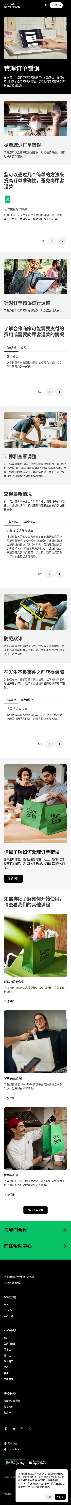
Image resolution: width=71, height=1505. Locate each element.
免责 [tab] (23, 347)
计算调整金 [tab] (12, 521)
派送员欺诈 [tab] (27, 699)
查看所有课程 (35, 1210)
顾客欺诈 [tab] (11, 699)
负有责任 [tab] (11, 347)
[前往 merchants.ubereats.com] (12, 5)
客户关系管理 (13, 1078)
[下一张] (62, 241)
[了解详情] (35, 945)
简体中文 (12, 1443)
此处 (60, 1483)
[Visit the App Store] (37, 1463)
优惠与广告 (11, 1175)
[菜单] (66, 5)
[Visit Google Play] (15, 1463)
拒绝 (48, 1496)
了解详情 (13, 878)
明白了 (60, 1496)
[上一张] (52, 241)
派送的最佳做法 (14, 982)
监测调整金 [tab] (29, 521)
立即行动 (56, 5)
